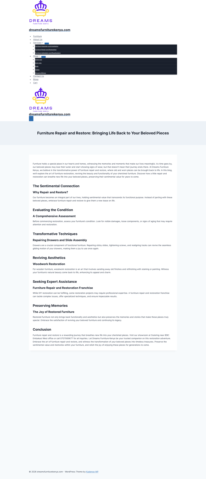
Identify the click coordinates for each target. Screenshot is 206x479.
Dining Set (38, 60)
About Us (37, 39)
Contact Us (38, 76)
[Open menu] (31, 118)
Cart (35, 83)
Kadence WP (92, 472)
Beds (36, 66)
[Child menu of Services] (47, 43)
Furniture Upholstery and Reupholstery (48, 53)
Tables (37, 70)
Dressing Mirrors (40, 73)
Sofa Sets (38, 63)
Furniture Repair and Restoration (46, 49)
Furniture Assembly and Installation (46, 46)
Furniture (37, 36)
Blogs (36, 79)
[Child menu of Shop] (43, 57)
